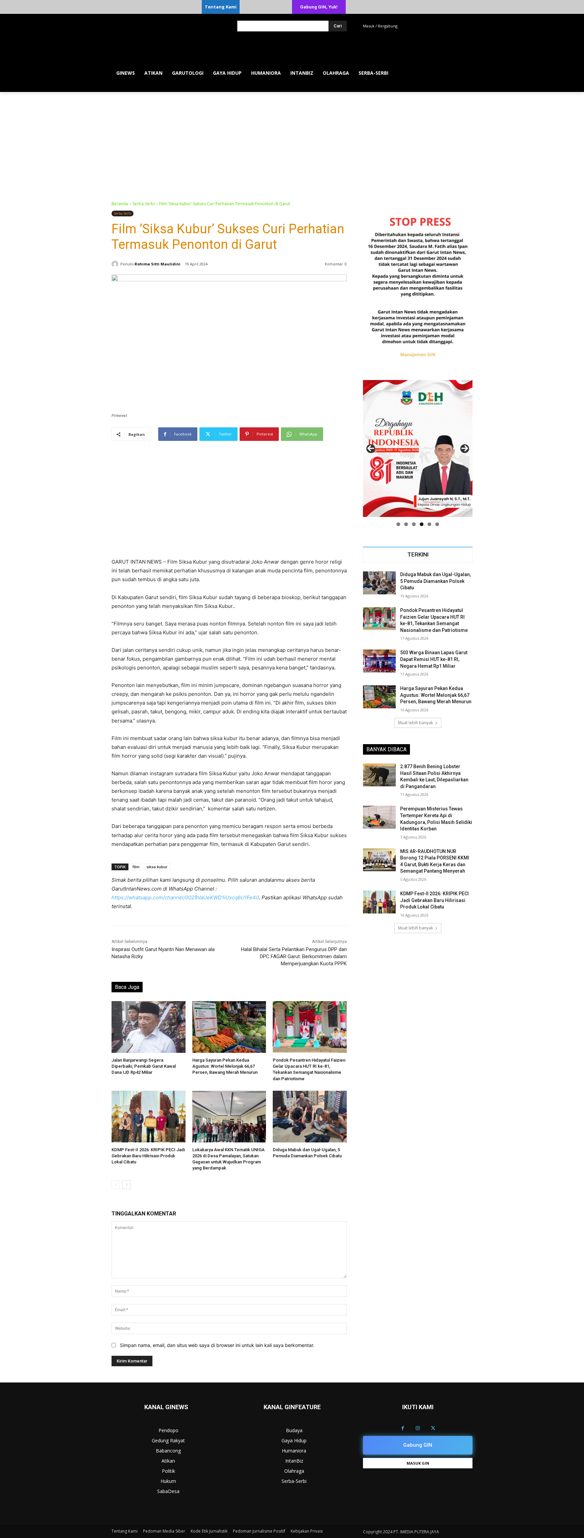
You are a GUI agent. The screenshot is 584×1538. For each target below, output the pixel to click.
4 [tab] (421, 524)
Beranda (120, 204)
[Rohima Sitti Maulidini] (116, 264)
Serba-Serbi (143, 204)
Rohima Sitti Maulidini (157, 263)
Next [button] (464, 448)
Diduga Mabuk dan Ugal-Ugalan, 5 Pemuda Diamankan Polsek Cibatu (435, 581)
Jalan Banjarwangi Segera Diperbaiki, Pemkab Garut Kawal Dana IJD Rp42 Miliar (144, 1066)
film (136, 866)
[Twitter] (433, 1428)
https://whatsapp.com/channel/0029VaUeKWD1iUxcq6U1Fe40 (185, 897)
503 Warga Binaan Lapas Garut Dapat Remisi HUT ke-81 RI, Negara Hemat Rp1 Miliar (433, 659)
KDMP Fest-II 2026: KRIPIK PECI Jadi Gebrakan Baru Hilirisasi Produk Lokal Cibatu (148, 1155)
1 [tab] (398, 524)
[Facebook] (403, 1428)
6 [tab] (437, 524)
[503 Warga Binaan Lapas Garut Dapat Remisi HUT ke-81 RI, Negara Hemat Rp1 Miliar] (379, 660)
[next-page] (126, 1184)
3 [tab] (414, 524)
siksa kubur (157, 866)
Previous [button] (370, 448)
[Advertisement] (292, 142)
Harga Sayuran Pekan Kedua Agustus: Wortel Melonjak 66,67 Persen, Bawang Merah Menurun (225, 1066)
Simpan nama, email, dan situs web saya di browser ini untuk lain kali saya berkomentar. (217, 1345)
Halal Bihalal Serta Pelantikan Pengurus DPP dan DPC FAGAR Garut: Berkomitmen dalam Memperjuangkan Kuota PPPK (294, 956)
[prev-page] (116, 1184)
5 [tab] (429, 524)
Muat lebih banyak (415, 723)
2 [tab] (406, 524)
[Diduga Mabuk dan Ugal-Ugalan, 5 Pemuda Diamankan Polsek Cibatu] (310, 1116)
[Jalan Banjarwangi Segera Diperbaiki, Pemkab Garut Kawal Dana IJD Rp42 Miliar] (149, 1027)
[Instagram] (418, 1428)
